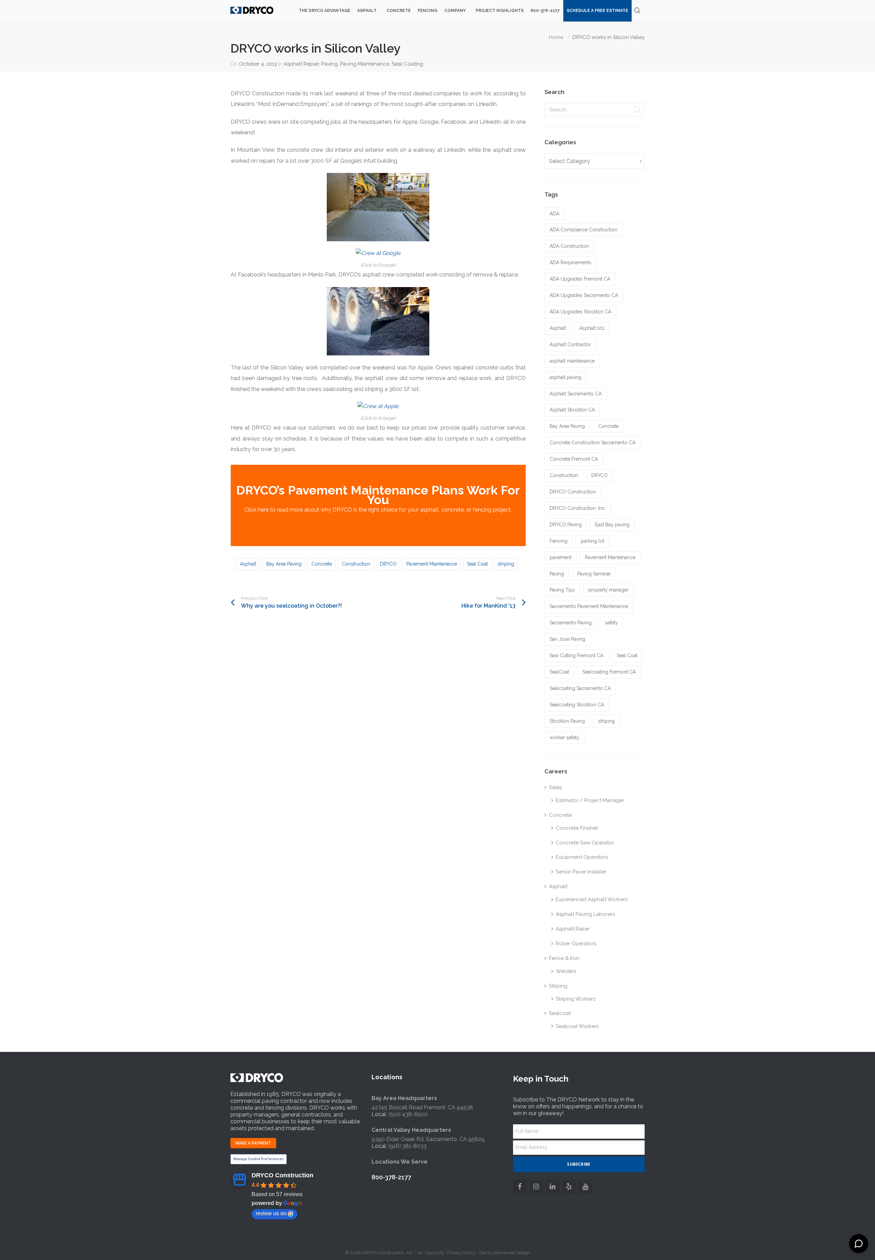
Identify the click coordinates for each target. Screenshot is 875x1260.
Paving (329, 64)
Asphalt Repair (301, 64)
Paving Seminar (594, 574)
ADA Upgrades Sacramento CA (584, 295)
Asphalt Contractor (570, 344)
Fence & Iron (564, 958)
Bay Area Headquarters (404, 1098)
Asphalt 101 (591, 328)
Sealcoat (560, 1013)
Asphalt (248, 564)
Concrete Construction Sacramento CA (592, 442)
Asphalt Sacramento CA (576, 393)
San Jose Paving (567, 639)
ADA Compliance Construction (583, 229)
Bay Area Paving (283, 564)
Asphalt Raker (573, 929)
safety (611, 622)
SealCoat (559, 672)
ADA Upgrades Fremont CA (580, 279)
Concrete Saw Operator (585, 843)
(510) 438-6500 (408, 1114)
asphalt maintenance (572, 361)
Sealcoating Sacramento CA (580, 688)
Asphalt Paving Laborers (585, 914)
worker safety (564, 737)
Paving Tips (562, 590)
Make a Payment (253, 1143)
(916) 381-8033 (407, 1146)
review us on (271, 1213)
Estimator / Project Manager (590, 800)
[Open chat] (858, 1243)
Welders (566, 971)
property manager (608, 590)
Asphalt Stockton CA (572, 409)
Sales (555, 787)
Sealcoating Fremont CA (609, 672)
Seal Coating (407, 64)
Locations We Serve (400, 1162)
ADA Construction (569, 246)
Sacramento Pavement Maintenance (589, 606)
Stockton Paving (567, 721)
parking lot (592, 541)
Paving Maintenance (364, 64)
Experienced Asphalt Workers (592, 899)
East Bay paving (612, 524)
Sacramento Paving (571, 622)
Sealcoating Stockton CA (577, 704)
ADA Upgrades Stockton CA (580, 311)
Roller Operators (576, 943)
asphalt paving (565, 377)
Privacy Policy (461, 1252)
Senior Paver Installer (581, 872)
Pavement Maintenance (431, 564)
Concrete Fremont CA (574, 459)
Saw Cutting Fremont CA (576, 655)
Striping (558, 986)
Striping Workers (575, 999)
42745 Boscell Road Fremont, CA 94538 (422, 1107)
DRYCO (388, 564)
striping (506, 564)
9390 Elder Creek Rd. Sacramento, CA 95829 (428, 1139)
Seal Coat (477, 564)
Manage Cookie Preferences (258, 1159)
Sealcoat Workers (577, 1026)
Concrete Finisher (577, 828)
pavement (560, 557)
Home (556, 37)
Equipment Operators (582, 857)
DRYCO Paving (566, 524)
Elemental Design (512, 1252)
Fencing (558, 541)
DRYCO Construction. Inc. (578, 508)
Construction (356, 564)
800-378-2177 (391, 1177)
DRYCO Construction (573, 491)
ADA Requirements (570, 262)
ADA (554, 213)
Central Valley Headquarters (411, 1130)
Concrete (321, 564)
